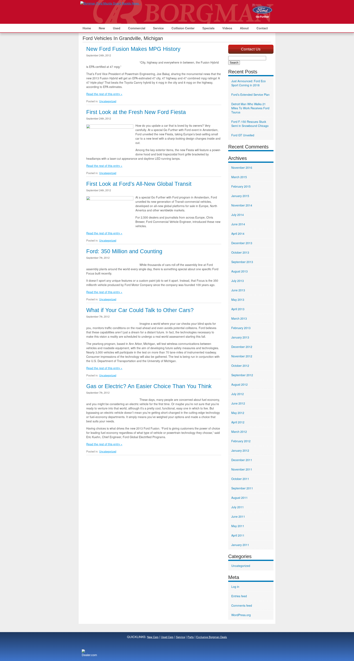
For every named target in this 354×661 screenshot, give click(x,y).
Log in (235, 587)
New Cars (153, 637)
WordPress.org (241, 615)
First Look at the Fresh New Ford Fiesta (136, 112)
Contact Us (251, 49)
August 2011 (239, 498)
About (244, 28)
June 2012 (238, 403)
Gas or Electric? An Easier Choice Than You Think (149, 386)
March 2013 (239, 318)
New (102, 28)
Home (87, 28)
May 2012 (237, 413)
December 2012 (241, 347)
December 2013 (241, 243)
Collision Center (183, 28)
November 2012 (241, 356)
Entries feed (239, 596)
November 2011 (241, 469)
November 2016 (241, 167)
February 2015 (241, 186)
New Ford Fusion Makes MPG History (133, 49)
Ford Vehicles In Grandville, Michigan (123, 38)
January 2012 (240, 450)
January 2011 (240, 545)
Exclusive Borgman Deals (211, 637)
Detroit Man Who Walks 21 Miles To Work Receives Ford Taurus (250, 108)
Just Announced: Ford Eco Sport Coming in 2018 (248, 83)
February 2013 (241, 328)
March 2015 (239, 177)
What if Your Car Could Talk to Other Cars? (140, 310)
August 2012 (239, 384)
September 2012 (242, 375)
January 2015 (240, 196)
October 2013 (240, 252)
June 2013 (238, 290)
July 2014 (237, 215)
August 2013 (239, 271)
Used (116, 28)
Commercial (136, 28)
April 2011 (237, 535)
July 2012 (237, 394)
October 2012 (240, 366)
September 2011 (242, 488)
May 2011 (237, 526)
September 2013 (242, 262)
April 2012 (237, 422)
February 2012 (241, 441)
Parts (190, 637)
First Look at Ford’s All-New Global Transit (139, 184)
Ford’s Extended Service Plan (250, 94)
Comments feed (241, 605)
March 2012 (239, 432)
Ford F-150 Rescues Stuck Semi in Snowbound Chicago (250, 124)
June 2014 (238, 224)
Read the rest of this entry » (104, 94)
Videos (227, 28)
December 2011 (241, 460)
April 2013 (237, 309)
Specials (208, 28)
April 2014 (237, 233)
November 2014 (241, 205)
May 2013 (237, 299)
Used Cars (167, 637)
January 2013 (240, 337)
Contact (262, 28)
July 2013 (237, 281)
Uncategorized (107, 101)
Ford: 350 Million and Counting (124, 251)
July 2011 (237, 507)
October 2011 (240, 479)
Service (158, 28)
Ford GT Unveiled (242, 135)
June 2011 (238, 516)
